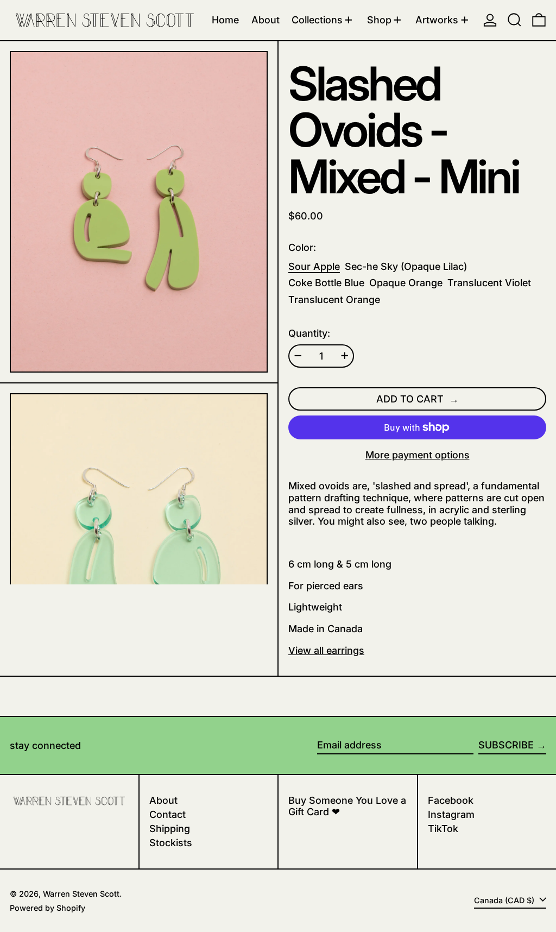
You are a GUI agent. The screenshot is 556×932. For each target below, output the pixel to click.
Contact (167, 814)
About (163, 800)
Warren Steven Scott (81, 893)
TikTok (443, 828)
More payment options (417, 455)
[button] (514, 20)
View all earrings (326, 650)
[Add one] (345, 356)
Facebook (450, 800)
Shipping (169, 828)
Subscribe (506, 745)
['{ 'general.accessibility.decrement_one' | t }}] (298, 356)
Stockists (170, 842)
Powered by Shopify (47, 907)
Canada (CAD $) (505, 900)
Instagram (451, 814)
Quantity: (309, 333)
